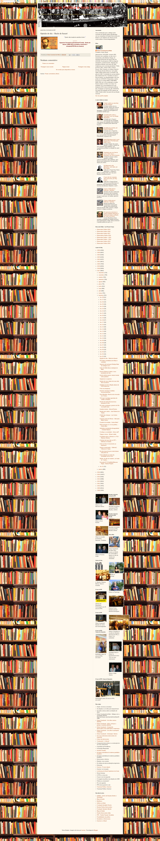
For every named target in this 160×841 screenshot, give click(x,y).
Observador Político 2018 (103, 231)
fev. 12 (102, 333)
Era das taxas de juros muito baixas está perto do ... (109, 452)
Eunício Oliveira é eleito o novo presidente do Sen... (108, 372)
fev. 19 (102, 317)
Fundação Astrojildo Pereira (104, 805)
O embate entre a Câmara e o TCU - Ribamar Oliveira (109, 437)
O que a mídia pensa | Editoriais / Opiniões (110, 189)
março (100, 293)
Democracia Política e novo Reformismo (76, 7)
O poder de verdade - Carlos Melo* (109, 422)
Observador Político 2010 (103, 243)
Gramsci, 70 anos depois (103, 767)
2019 (98, 266)
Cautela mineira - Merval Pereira (108, 409)
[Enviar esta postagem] (69, 54)
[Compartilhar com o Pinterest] (79, 55)
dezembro (101, 272)
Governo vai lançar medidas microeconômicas (107, 391)
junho (100, 286)
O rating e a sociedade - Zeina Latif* (109, 432)
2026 (98, 250)
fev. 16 (102, 324)
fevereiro (101, 295)
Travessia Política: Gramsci (104, 787)
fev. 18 (102, 320)
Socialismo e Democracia (103, 819)
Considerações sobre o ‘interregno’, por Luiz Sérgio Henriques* (111, 116)
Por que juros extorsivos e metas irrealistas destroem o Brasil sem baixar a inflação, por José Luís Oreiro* (111, 214)
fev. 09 (102, 340)
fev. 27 (102, 299)
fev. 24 (102, 306)
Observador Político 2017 (103, 233)
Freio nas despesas (105, 388)
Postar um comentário (48, 63)
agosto (101, 281)
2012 (98, 481)
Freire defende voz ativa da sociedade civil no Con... (107, 455)
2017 (98, 270)
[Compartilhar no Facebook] (77, 55)
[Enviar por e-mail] (72, 55)
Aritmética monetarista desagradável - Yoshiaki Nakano (109, 429)
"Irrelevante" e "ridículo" (103, 741)
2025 (98, 252)
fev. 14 (102, 329)
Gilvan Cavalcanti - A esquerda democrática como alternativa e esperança (108, 727)
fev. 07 (102, 345)
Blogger (96, 830)
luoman (84, 830)
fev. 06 (102, 347)
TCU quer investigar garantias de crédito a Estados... (108, 398)
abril (100, 290)
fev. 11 (102, 336)
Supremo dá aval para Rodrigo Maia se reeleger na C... (109, 365)
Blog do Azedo (100, 799)
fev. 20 (102, 315)
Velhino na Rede (101, 803)
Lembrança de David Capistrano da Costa (108, 771)
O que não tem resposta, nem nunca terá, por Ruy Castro (110, 178)
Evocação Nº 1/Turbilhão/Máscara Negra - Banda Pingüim (109, 463)
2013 (98, 479)
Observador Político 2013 (103, 241)
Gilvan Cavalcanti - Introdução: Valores (107, 733)
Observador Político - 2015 (104, 237)
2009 (98, 488)
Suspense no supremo (106, 379)
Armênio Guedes (101, 750)
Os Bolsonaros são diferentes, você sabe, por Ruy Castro (111, 167)
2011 (98, 483)
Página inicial (65, 66)
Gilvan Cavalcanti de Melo (104, 50)
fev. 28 (102, 297)
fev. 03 (102, 354)
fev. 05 (102, 349)
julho (100, 284)
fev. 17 (102, 322)
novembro (101, 275)
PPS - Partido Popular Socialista (105, 815)
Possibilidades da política (103, 817)
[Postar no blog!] (74, 55)
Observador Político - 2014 (104, 239)
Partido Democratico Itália (103, 813)
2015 (98, 474)
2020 (98, 264)
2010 (98, 485)
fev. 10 (102, 338)
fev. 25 (102, 304)
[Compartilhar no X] (75, 55)
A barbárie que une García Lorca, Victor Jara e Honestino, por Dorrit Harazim (112, 154)
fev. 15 (102, 326)
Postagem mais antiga (84, 66)
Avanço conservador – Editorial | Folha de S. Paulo (108, 448)
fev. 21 (102, 313)
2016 (98, 472)
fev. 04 (102, 351)
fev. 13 (102, 331)
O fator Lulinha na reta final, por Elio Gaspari (111, 103)
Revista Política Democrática (104, 807)
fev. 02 (102, 356)
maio (100, 288)
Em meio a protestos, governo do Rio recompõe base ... (109, 406)
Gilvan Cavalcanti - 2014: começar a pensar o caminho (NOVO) (106, 724)
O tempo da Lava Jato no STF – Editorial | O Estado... (108, 441)
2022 (98, 259)
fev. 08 (102, 342)
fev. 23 (102, 308)
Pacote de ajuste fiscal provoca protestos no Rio (108, 402)
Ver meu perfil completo (101, 95)
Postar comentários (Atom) (52, 73)
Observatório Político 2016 (104, 235)
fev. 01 (102, 466)
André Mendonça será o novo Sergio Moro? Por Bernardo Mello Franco (111, 141)
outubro (101, 277)
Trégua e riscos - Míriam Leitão (108, 434)
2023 (98, 257)
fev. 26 (102, 302)
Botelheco (99, 801)
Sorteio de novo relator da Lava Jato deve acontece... (109, 382)
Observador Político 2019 (103, 229)
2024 (98, 254)
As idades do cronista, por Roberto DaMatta (111, 128)
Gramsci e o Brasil (102, 821)
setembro (101, 279)
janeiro (101, 469)
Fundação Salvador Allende (104, 809)
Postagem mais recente (47, 66)
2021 (98, 261)
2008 (98, 490)
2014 (98, 476)
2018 (98, 268)
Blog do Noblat (101, 811)
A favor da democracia (103, 739)
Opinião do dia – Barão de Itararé (108, 358)
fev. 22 (102, 311)
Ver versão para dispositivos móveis (65, 69)
